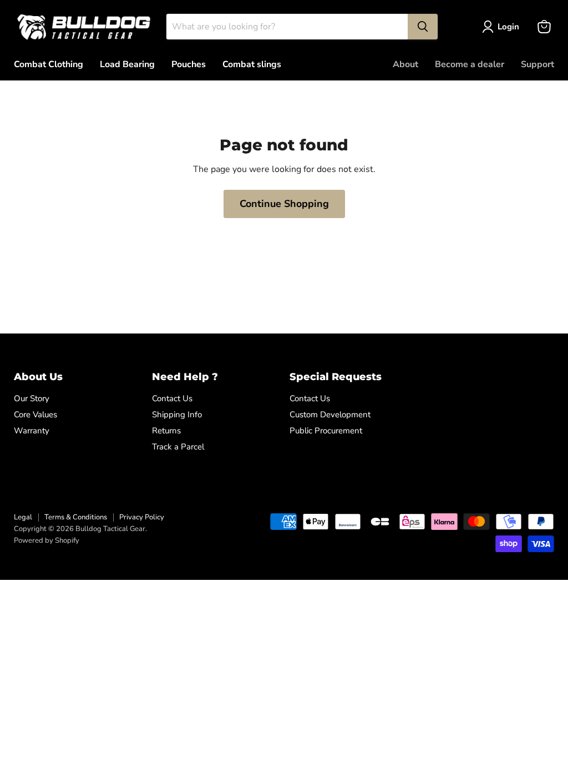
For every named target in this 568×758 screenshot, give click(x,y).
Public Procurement (326, 430)
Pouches (188, 64)
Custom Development (330, 414)
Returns (166, 430)
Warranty (31, 430)
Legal (23, 517)
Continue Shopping (284, 203)
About (405, 64)
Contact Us (172, 398)
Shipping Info (177, 414)
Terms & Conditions (75, 517)
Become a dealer (469, 64)
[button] (503, 26)
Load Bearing (127, 64)
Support (537, 64)
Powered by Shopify (46, 540)
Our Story (31, 398)
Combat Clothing (48, 64)
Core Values (35, 414)
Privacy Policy (141, 517)
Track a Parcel (178, 446)
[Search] (423, 26)
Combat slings (251, 64)
